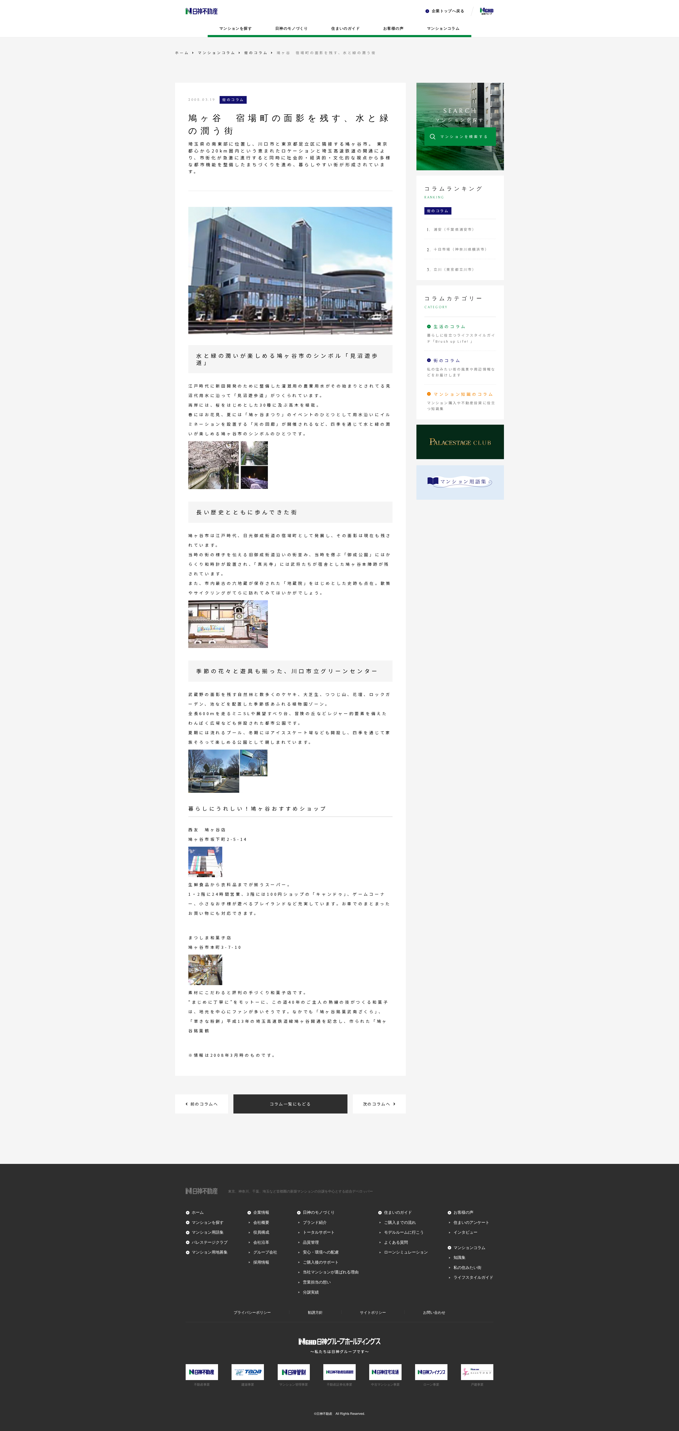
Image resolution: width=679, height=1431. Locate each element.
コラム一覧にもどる (290, 1104)
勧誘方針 (315, 1312)
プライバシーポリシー (252, 1312)
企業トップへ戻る (448, 11)
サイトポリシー (373, 1312)
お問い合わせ (434, 1312)
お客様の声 (393, 29)
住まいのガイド (345, 29)
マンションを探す (235, 29)
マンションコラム (443, 29)
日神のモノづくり (291, 29)
